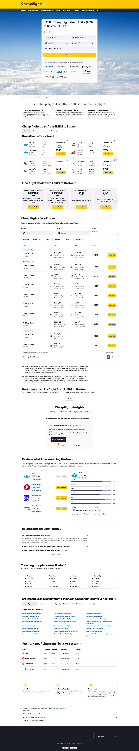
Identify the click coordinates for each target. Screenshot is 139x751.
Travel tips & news (88, 10)
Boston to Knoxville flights (30, 619)
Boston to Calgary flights (61, 628)
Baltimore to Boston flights (94, 616)
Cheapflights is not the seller (32, 714)
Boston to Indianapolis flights (31, 631)
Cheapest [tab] (26, 131)
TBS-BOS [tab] (69, 398)
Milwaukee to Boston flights (30, 616)
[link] (33, 207)
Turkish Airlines (36, 484)
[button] (65, 26)
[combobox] (48, 32)
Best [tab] (34, 131)
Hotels (58, 10)
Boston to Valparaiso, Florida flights (65, 621)
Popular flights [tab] (92, 604)
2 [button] (112, 357)
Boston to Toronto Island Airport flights (65, 631)
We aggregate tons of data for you (34, 717)
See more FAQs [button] (55, 554)
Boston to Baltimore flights (94, 631)
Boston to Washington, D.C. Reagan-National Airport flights (99, 622)
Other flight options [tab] (78, 604)
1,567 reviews (36, 479)
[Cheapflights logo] (31, 4)
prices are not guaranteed (60, 708)
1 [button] (108, 357)
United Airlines (36, 495)
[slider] (118, 234)
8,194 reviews (36, 511)
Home (23, 10)
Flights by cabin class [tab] (61, 604)
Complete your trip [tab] (45, 604)
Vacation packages (47, 10)
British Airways (36, 506)
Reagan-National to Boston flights (64, 616)
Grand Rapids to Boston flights (31, 613)
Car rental (76, 10)
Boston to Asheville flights (30, 634)
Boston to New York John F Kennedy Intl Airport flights (100, 635)
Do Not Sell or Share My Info (63, 743)
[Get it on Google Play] (65, 748)
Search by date (33, 10)
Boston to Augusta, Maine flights (32, 621)
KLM (33, 474)
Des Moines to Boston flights (62, 613)
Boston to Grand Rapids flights (95, 628)
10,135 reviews (36, 501)
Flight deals (66, 10)
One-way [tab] (54, 131)
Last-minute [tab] (43, 131)
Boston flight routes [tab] (29, 604)
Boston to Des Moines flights (62, 619)
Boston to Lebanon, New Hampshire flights (99, 626)
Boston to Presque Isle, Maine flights (97, 619)
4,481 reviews (36, 490)
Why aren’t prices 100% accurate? (34, 721)
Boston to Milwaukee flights (62, 626)
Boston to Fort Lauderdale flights (64, 634)
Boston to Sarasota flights (30, 626)
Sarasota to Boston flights (93, 613)
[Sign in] (97, 10)
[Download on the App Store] (73, 748)
